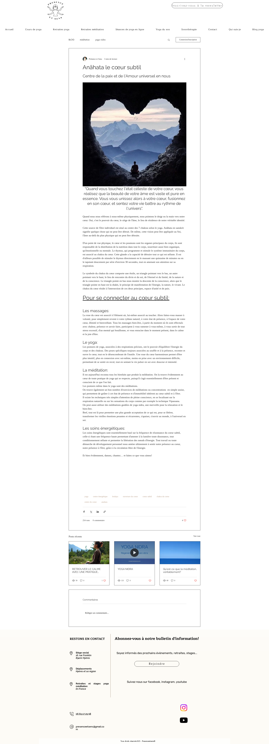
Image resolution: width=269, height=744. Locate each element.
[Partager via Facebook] (84, 511)
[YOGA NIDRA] (134, 552)
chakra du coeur (163, 496)
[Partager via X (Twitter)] (91, 511)
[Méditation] (180, 552)
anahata (104, 502)
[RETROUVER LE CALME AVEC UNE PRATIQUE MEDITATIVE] (89, 552)
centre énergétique (100, 496)
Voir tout (196, 536)
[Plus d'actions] (184, 59)
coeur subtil (147, 496)
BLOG (71, 39)
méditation (85, 39)
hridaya (115, 496)
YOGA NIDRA (125, 569)
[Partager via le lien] (104, 511)
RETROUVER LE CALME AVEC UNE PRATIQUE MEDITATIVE (86, 570)
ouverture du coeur (130, 496)
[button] (197, 5)
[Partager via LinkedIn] (97, 511)
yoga (86, 496)
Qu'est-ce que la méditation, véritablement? (180, 570)
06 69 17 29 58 (83, 714)
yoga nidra (100, 39)
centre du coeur (90, 502)
